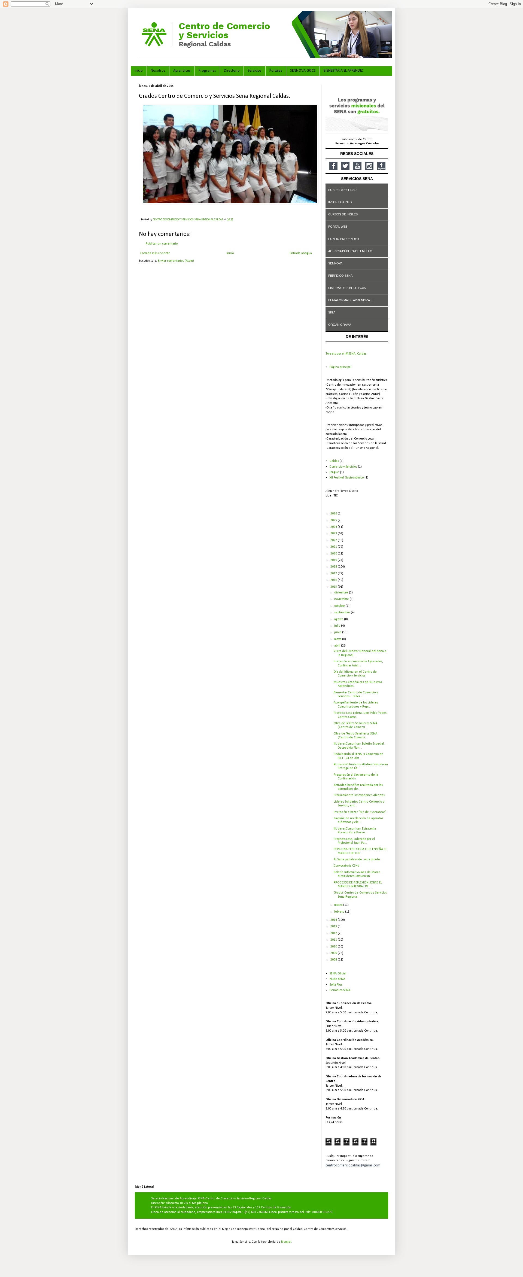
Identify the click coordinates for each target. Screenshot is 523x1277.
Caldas (334, 461)
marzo (338, 905)
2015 (334, 587)
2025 (334, 520)
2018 (334, 566)
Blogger (286, 1242)
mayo (338, 639)
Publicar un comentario (162, 243)
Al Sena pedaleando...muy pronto (357, 859)
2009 (334, 953)
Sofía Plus (336, 984)
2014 (334, 920)
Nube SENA (337, 979)
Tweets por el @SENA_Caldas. (346, 353)
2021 (334, 546)
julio (337, 625)
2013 (334, 926)
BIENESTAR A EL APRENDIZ (343, 71)
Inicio (139, 71)
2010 (334, 946)
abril (337, 645)
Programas (207, 71)
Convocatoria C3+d (346, 865)
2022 (334, 540)
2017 (334, 573)
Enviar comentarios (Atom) (176, 261)
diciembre (341, 592)
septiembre (342, 612)
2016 (334, 580)
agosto (339, 619)
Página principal (340, 367)
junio (338, 632)
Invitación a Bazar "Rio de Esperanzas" (360, 812)
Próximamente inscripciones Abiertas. (359, 795)
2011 (334, 939)
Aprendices (182, 71)
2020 (334, 553)
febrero (339, 911)
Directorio (232, 71)
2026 (334, 513)
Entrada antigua (301, 253)
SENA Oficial (338, 973)
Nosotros (158, 71)
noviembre (342, 599)
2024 (334, 527)
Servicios (255, 71)
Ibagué (334, 472)
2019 (334, 560)
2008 (334, 959)
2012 (334, 933)
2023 (334, 533)
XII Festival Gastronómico (347, 477)
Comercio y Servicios (343, 466)
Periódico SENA (340, 990)
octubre (340, 606)
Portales (275, 71)
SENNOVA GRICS (303, 71)
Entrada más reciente (155, 253)
